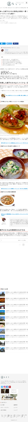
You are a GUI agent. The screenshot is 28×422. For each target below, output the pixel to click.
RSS (26, 415)
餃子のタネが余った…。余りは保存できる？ (11, 59)
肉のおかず (10, 7)
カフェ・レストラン (5, 407)
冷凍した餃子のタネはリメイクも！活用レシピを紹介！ (13, 63)
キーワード (5, 416)
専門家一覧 (23, 416)
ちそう (1, 7)
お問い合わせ (14, 416)
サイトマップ (2, 416)
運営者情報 (8, 416)
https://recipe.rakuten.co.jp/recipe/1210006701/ (10, 179)
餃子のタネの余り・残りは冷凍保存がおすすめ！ (11, 60)
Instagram (6, 49)
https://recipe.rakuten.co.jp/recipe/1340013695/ (10, 135)
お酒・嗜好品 (3, 410)
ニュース (15, 407)
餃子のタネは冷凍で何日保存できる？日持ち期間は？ (12, 62)
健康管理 (15, 404)
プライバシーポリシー (18, 416)
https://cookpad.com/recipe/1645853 (8, 206)
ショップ (15, 410)
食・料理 (5, 7)
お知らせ (11, 416)
